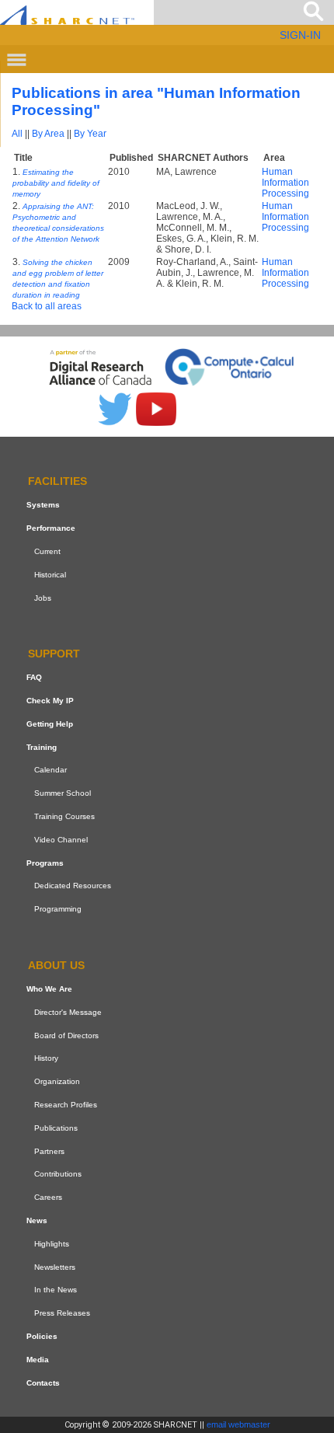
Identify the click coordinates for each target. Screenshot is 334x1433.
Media (37, 1359)
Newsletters (54, 1267)
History (46, 1058)
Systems (43, 504)
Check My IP (50, 700)
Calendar (50, 770)
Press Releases (62, 1313)
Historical (50, 574)
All (17, 133)
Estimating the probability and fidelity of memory (55, 183)
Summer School (62, 793)
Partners (49, 1151)
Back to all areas (47, 306)
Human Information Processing (285, 182)
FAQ (34, 677)
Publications (56, 1128)
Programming (58, 909)
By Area (48, 133)
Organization (57, 1081)
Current (47, 551)
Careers (48, 1197)
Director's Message (68, 1012)
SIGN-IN (300, 35)
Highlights (51, 1243)
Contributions (58, 1174)
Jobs (42, 598)
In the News (55, 1289)
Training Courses (64, 816)
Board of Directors (66, 1035)
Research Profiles (65, 1104)
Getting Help (49, 724)
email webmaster (238, 1424)
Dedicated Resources (72, 886)
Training (41, 747)
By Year (90, 133)
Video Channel (61, 839)
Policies (41, 1336)
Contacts (43, 1383)
